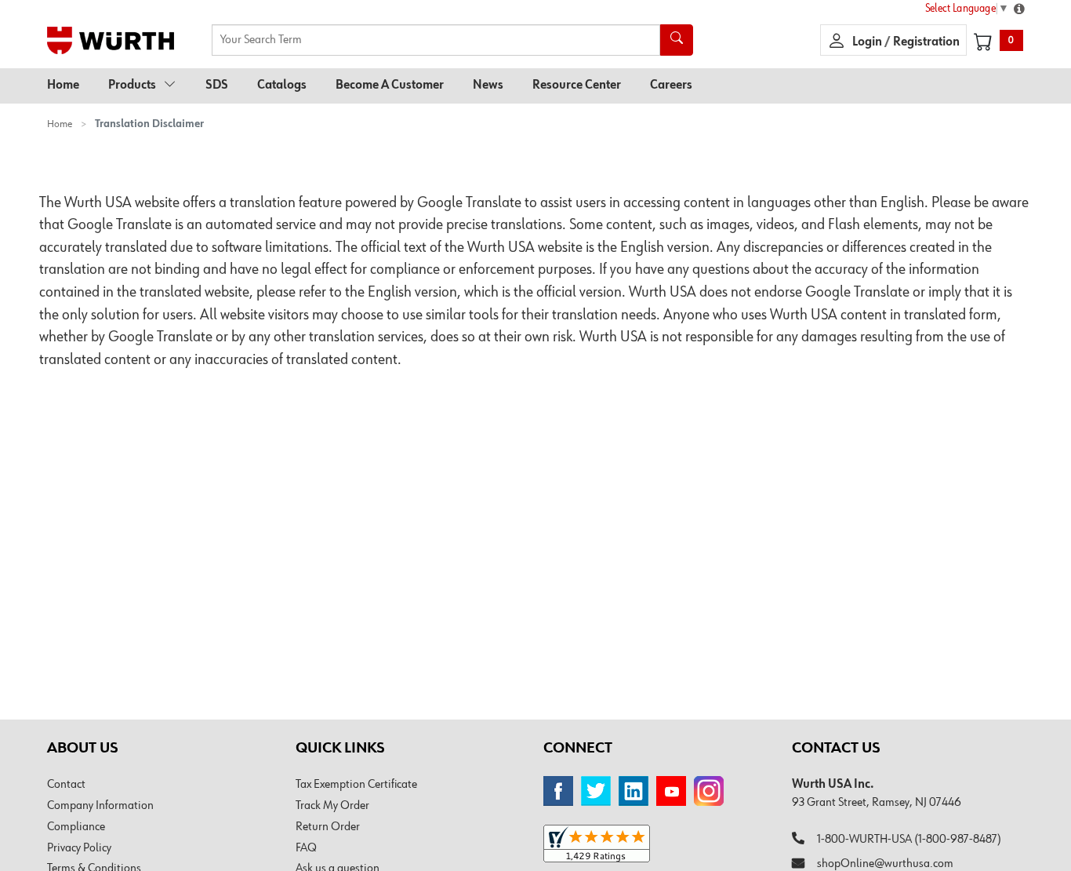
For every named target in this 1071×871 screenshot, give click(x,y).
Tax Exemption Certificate (356, 784)
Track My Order (332, 806)
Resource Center (576, 85)
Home (63, 85)
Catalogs (282, 85)
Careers (671, 85)
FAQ (306, 848)
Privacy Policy (79, 848)
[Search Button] (676, 40)
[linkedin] (633, 791)
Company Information (100, 806)
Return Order (328, 827)
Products (132, 85)
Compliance (76, 827)
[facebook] (558, 791)
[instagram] (709, 791)
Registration (926, 42)
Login (868, 42)
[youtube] (671, 791)
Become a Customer (390, 85)
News (488, 85)
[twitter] (596, 791)
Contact (66, 784)
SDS (216, 85)
